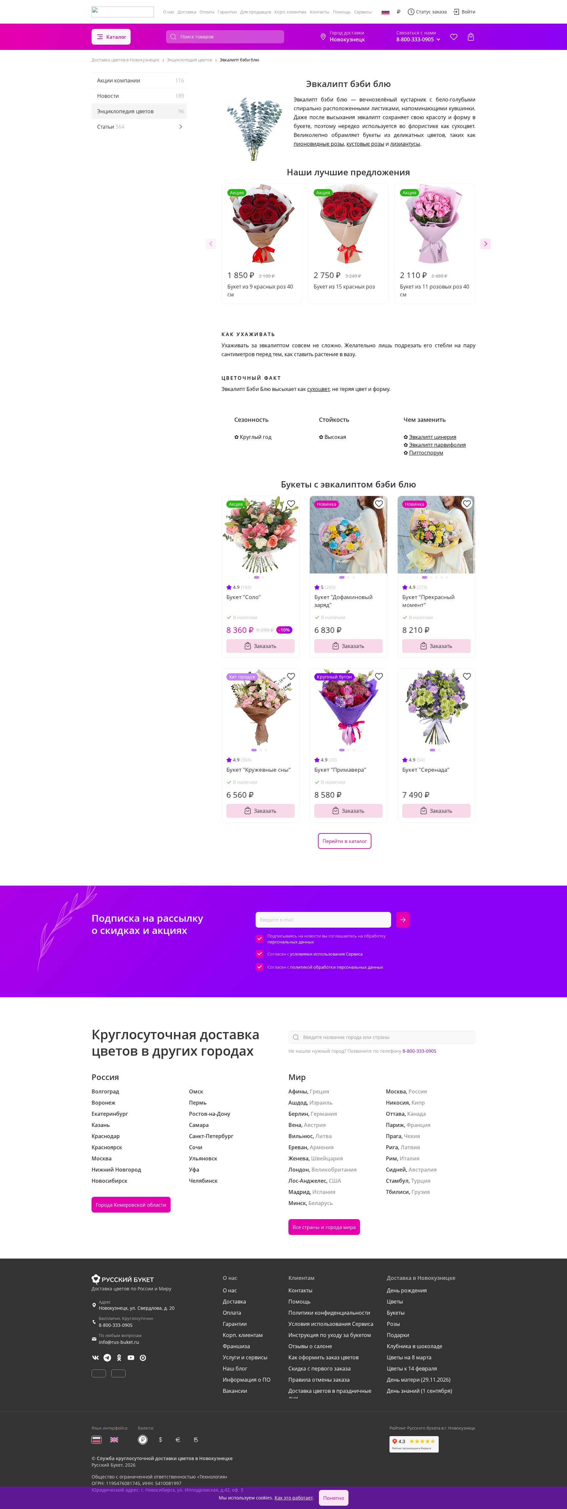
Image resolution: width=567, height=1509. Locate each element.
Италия (409, 1158)
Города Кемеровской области (131, 1204)
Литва (323, 1136)
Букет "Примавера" (340, 769)
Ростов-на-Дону (209, 1113)
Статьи (110, 126)
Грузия (420, 1192)
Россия (418, 1091)
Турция (420, 1180)
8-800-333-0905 (419, 1051)
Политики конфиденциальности (329, 1312)
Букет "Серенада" (426, 769)
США (335, 1180)
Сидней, (396, 1169)
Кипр (418, 1102)
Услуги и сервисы (245, 1357)
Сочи (195, 1147)
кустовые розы (365, 143)
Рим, (392, 1158)
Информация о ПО (246, 1379)
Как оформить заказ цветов (323, 1357)
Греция (319, 1091)
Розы (393, 1323)
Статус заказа (431, 12)
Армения (322, 1147)
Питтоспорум (426, 452)
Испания (323, 1192)
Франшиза (236, 1346)
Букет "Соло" (243, 597)
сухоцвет (318, 389)
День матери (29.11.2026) (419, 1379)
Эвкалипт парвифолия (437, 444)
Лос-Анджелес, (307, 1180)
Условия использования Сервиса (330, 1323)
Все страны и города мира (324, 1227)
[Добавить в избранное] (291, 503)
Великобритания (334, 1169)
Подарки (398, 1335)
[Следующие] (485, 244)
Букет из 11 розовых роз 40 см (434, 243)
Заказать (265, 646)
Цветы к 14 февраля (412, 1368)
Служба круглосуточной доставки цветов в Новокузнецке (165, 1458)
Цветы (395, 1301)
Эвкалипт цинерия (432, 437)
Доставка (187, 12)
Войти (468, 12)
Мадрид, (299, 1192)
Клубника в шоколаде (414, 1346)
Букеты (396, 1312)
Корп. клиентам (290, 12)
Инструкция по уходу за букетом (329, 1335)
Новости (140, 95)
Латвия (410, 1147)
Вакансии (235, 1390)
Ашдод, (298, 1102)
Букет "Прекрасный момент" (428, 601)
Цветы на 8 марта (409, 1357)
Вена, (295, 1125)
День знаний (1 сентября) (419, 1390)
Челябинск (203, 1180)
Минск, (297, 1203)
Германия (324, 1113)
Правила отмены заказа (319, 1379)
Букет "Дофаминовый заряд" (343, 601)
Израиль (321, 1102)
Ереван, (298, 1147)
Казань (101, 1125)
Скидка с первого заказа (319, 1368)
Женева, (299, 1158)
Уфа (194, 1169)
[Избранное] (453, 36)
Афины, (298, 1091)
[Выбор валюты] (399, 12)
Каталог (116, 36)
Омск (196, 1091)
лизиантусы (405, 143)
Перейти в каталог (345, 841)
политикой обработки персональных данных (336, 967)
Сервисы (363, 12)
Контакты (319, 12)
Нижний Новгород (116, 1169)
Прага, (394, 1136)
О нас (168, 12)
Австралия (423, 1169)
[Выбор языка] (385, 12)
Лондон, (299, 1169)
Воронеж (104, 1102)
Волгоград (105, 1091)
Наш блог (235, 1368)
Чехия (412, 1136)
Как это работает (294, 1498)
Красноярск (107, 1147)
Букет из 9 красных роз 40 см (260, 243)
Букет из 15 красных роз (344, 239)
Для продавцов (255, 12)
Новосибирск (109, 1180)
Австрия (315, 1125)
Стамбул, (398, 1180)
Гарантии (227, 12)
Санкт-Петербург (211, 1136)
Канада (416, 1113)
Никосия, (398, 1102)
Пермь (198, 1102)
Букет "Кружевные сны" (258, 769)
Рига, (392, 1147)
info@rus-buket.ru (119, 1342)
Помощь (342, 12)
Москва (102, 1158)
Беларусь (320, 1203)
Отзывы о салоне (310, 1346)
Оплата (207, 12)
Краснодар (106, 1136)
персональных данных (290, 942)
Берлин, (298, 1113)
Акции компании (140, 80)
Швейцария (327, 1158)
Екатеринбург (110, 1113)
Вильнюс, (301, 1136)
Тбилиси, (398, 1192)
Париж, (395, 1125)
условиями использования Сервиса (326, 954)
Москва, (396, 1091)
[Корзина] (470, 36)
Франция (418, 1125)
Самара (199, 1125)
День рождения (407, 1290)
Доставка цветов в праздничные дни (329, 1394)
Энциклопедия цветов (140, 111)
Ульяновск (203, 1158)
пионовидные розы (319, 143)
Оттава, (396, 1113)
